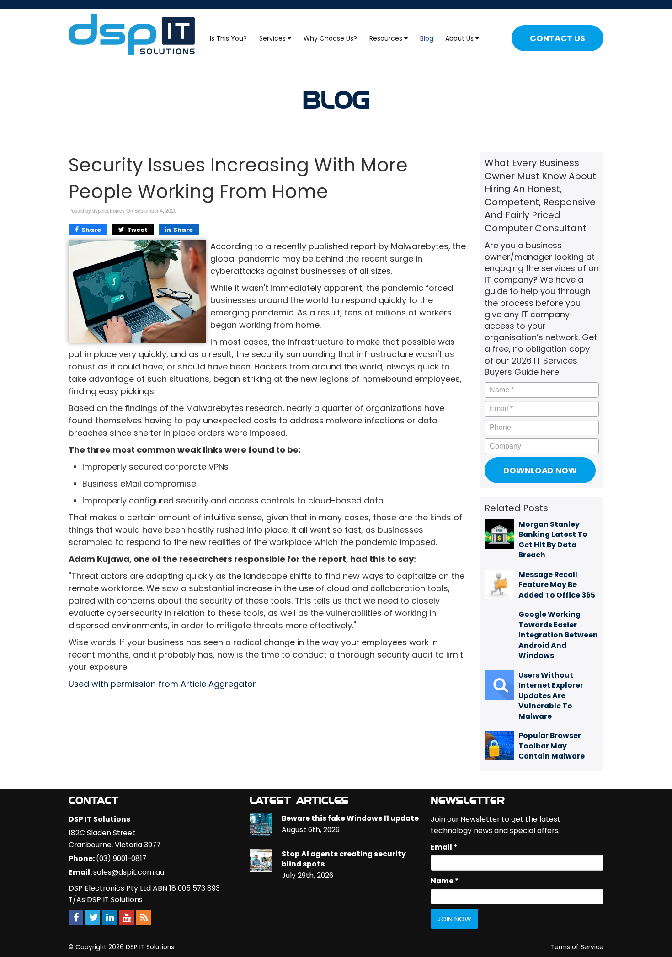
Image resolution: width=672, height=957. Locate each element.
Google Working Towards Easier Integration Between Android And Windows (558, 635)
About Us (460, 38)
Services (273, 38)
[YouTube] (126, 917)
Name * (445, 881)
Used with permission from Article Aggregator (162, 684)
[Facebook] (76, 917)
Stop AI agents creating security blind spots (344, 859)
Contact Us (557, 38)
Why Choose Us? (330, 38)
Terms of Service (577, 947)
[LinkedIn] (109, 917)
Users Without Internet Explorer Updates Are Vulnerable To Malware (550, 696)
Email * (444, 847)
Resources (386, 38)
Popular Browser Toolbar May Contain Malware (551, 745)
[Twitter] (92, 917)
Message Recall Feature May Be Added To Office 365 (556, 584)
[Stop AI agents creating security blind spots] (261, 860)
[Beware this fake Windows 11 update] (261, 824)
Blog (426, 38)
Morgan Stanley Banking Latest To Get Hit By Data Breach (552, 539)
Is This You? (228, 38)
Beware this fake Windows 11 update (350, 818)
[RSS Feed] (143, 917)
